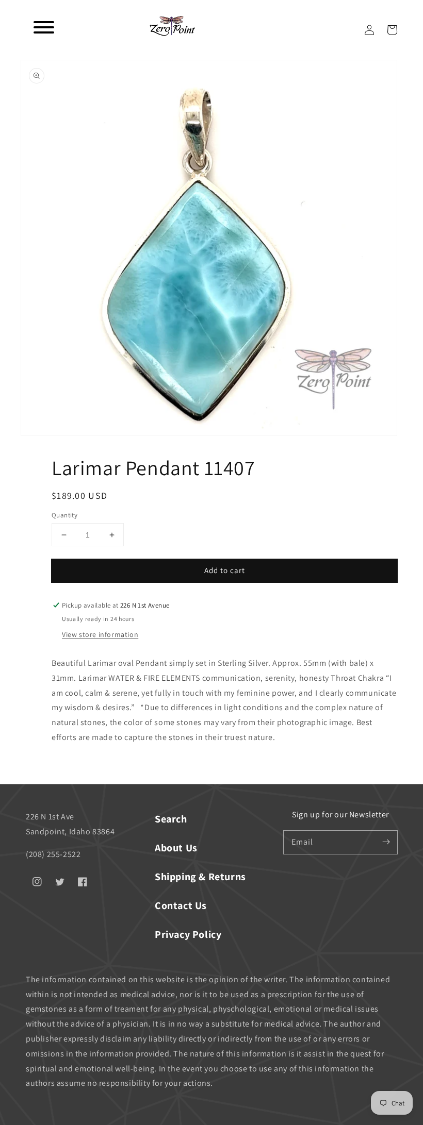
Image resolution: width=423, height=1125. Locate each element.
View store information (100, 634)
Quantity (64, 515)
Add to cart (224, 570)
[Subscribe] (386, 842)
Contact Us (181, 905)
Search (171, 819)
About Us (176, 847)
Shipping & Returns (200, 876)
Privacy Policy (188, 934)
